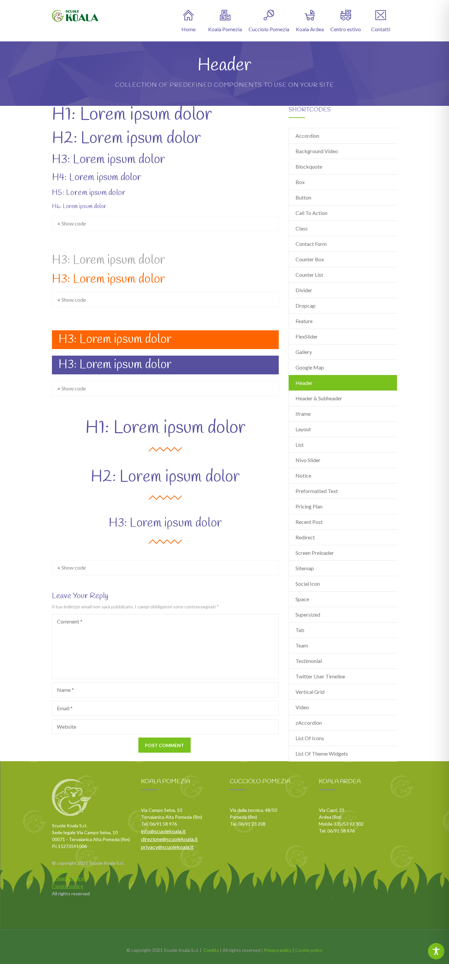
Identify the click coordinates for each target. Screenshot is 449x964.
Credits (60, 870)
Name (65, 690)
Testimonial (308, 661)
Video (302, 707)
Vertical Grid (309, 692)
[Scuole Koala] (75, 15)
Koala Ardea (310, 29)
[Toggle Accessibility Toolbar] (436, 951)
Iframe (303, 414)
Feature (304, 321)
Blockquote (308, 166)
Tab (299, 630)
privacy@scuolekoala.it (167, 847)
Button (303, 197)
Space (302, 599)
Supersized (307, 614)
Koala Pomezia (225, 29)
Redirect (305, 537)
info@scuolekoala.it (163, 831)
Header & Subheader (318, 398)
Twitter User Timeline (320, 676)
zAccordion (308, 722)
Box (300, 182)
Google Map (309, 367)
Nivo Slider (307, 460)
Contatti (380, 29)
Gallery (303, 352)
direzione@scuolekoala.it (169, 839)
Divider (303, 290)
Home (188, 29)
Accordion (307, 135)
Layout (303, 429)
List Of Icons (309, 738)
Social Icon (307, 583)
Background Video (316, 151)
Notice (303, 475)
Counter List (309, 274)
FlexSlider (306, 336)
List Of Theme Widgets (321, 753)
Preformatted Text (316, 491)
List (299, 444)
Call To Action (311, 213)
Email (65, 708)
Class (301, 228)
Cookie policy (67, 886)
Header (304, 383)
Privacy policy (68, 878)
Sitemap (304, 568)
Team (301, 645)
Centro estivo (345, 29)
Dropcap (305, 305)
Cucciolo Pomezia (268, 29)
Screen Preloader (314, 553)
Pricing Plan (308, 506)
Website (66, 726)
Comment (70, 621)
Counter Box (309, 259)
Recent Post (309, 522)
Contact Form (311, 244)
